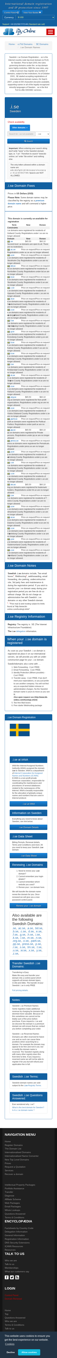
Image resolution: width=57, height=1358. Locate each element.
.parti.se (13, 419)
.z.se (12, 550)
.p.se (12, 452)
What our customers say (17, 1271)
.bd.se (13, 266)
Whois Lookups (12, 1210)
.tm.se (13, 484)
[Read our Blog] (17, 1277)
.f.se (12, 321)
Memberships (11, 1268)
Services (9, 1170)
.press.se (14, 441)
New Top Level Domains (17, 1159)
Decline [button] (11, 1352)
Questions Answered (15, 1214)
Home (12, 44)
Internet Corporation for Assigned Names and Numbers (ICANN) (27, 774)
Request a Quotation (15, 1167)
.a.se (12, 255)
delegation (21, 631)
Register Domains (14, 1145)
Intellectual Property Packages (20, 1185)
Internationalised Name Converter (22, 1156)
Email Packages (13, 1206)
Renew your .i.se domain (28, 905)
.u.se (12, 506)
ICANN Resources (14, 1246)
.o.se (12, 408)
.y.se (12, 539)
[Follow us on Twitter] (12, 1277)
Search (29, 141)
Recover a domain (14, 1174)
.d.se (12, 299)
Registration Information (17, 1239)
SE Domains (42, 44)
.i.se (37, 934)
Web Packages (12, 1203)
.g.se (12, 331)
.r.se (12, 462)
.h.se (12, 342)
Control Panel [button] (10, 12)
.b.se (12, 277)
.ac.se (13, 249)
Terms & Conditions (14, 1217)
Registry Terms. (32, 1085)
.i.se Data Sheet (29, 855)
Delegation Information (16, 1231)
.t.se (12, 495)
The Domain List (13, 1148)
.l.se (12, 364)
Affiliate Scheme (13, 1199)
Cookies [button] (9, 1344)
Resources (10, 1250)
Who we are (11, 1260)
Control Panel (11, 1295)
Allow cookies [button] (29, 1352)
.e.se (12, 310)
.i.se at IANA (28, 803)
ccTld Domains (25, 44)
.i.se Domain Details (28, 827)
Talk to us (9, 1264)
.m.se (12, 375)
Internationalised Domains (18, 1152)
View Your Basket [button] (31, 12)
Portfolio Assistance (14, 1188)
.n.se (12, 386)
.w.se (12, 517)
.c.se (12, 288)
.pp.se (13, 430)
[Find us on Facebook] (7, 1277)
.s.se (12, 473)
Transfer (9, 1192)
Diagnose (9, 1195)
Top (6, 1314)
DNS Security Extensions (17, 1242)
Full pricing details (20, 990)
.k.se (12, 353)
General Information (15, 1235)
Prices (8, 1163)
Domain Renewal (13, 1298)
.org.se (13, 397)
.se (11, 241)
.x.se (12, 528)
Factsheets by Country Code (19, 1228)
